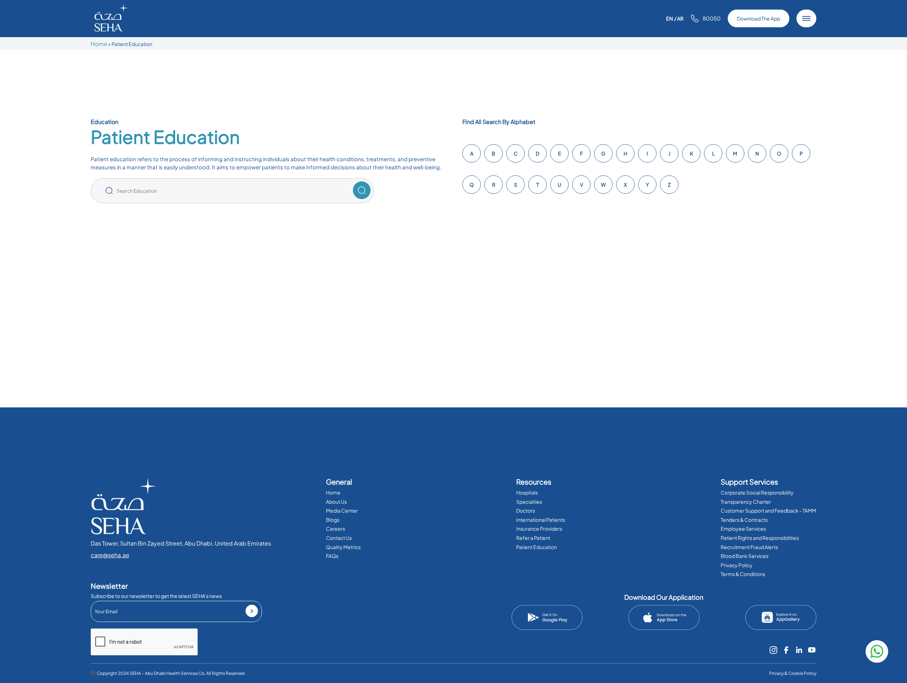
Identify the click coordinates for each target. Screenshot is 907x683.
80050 (712, 18)
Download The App (758, 18)
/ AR (678, 18)
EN (669, 18)
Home (99, 43)
